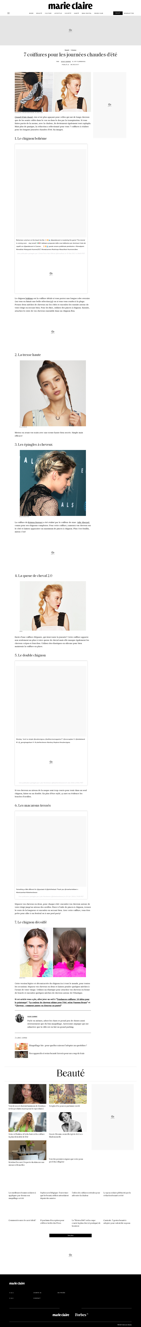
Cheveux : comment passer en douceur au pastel (38, 1005)
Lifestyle (58, 13)
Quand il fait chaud (24, 117)
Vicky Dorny (66, 61)
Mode (31, 13)
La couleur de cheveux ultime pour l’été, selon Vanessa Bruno (58, 1002)
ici (51, 301)
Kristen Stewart (35, 522)
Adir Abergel (83, 522)
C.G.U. (11, 1295)
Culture (48, 13)
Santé (76, 13)
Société (68, 13)
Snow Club (98, 13)
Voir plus (70, 1238)
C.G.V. (11, 1300)
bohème (29, 298)
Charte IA (37, 1295)
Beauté (39, 13)
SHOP (118, 13)
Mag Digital (86, 13)
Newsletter (129, 13)
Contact (37, 1300)
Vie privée (61, 1295)
